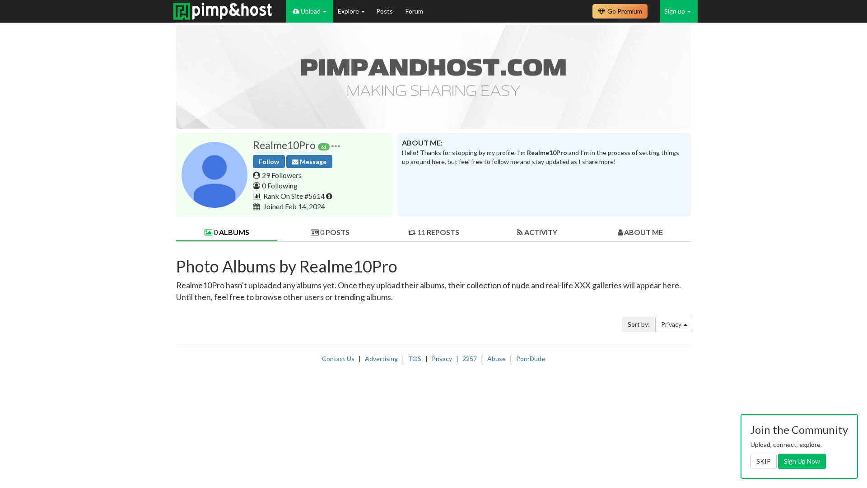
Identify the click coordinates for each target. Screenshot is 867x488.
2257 (469, 358)
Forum (414, 11)
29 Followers (282, 175)
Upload (310, 11)
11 (437, 232)
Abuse (496, 358)
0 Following (280, 185)
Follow (269, 161)
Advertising (381, 358)
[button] (336, 145)
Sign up (675, 11)
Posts (385, 11)
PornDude (530, 358)
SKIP (763, 461)
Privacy (671, 324)
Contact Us (338, 358)
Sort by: (639, 324)
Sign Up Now (802, 461)
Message (312, 161)
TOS (414, 358)
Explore (349, 11)
